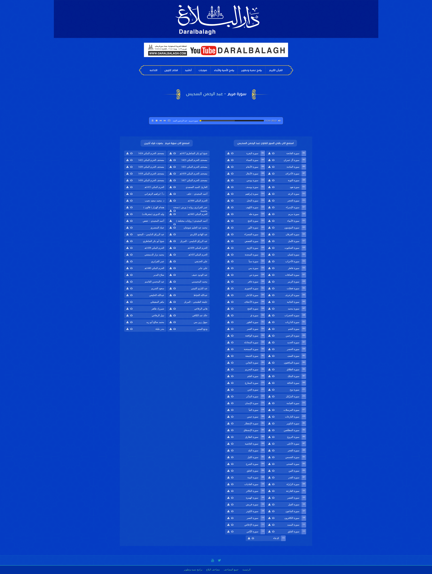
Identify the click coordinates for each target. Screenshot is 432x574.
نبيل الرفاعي (158, 315)
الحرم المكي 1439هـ (197, 248)
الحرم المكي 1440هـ (154, 268)
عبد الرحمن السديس (204, 93)
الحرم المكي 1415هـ (154, 187)
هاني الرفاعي (200, 308)
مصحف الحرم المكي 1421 (194, 167)
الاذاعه (153, 70)
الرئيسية (246, 569)
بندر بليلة (159, 329)
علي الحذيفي (201, 261)
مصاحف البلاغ (213, 569)
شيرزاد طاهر (158, 308)
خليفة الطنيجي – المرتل (195, 302)
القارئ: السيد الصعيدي (196, 187)
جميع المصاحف (231, 569)
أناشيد (188, 70)
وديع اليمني (202, 329)
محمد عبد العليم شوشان (195, 227)
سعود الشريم (157, 288)
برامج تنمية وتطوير (251, 70)
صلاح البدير (158, 275)
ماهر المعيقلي (157, 302)
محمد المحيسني (199, 281)
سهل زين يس (200, 322)
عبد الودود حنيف (199, 275)
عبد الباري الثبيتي (199, 288)
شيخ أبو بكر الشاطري (153, 241)
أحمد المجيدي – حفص (153, 221)
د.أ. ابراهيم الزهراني (154, 194)
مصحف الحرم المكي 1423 (194, 160)
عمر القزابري (157, 261)
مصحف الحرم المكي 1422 (151, 160)
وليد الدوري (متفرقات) (153, 214)
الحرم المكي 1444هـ (197, 200)
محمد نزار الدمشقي (154, 254)
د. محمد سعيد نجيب (154, 200)
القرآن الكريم (275, 70)
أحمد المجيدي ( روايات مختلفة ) (191, 221)
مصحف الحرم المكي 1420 (151, 167)
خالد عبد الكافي (199, 315)
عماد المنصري (157, 227)
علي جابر (202, 268)
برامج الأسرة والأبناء (224, 70)
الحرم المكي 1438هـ (154, 248)
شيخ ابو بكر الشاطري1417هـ (193, 153)
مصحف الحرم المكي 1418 (151, 173)
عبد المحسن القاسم (154, 281)
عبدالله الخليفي (156, 295)
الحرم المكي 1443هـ (197, 214)
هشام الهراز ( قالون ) (153, 207)
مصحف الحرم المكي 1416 (151, 180)
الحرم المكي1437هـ (197, 254)
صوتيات (202, 70)
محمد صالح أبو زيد (155, 322)
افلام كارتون (171, 70)
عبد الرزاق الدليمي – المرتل (193, 241)
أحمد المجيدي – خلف (197, 194)
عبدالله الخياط (200, 295)
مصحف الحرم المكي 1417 (194, 180)
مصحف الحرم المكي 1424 (151, 153)
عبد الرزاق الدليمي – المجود (150, 234)
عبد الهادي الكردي (198, 234)
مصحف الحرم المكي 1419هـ (193, 173)
